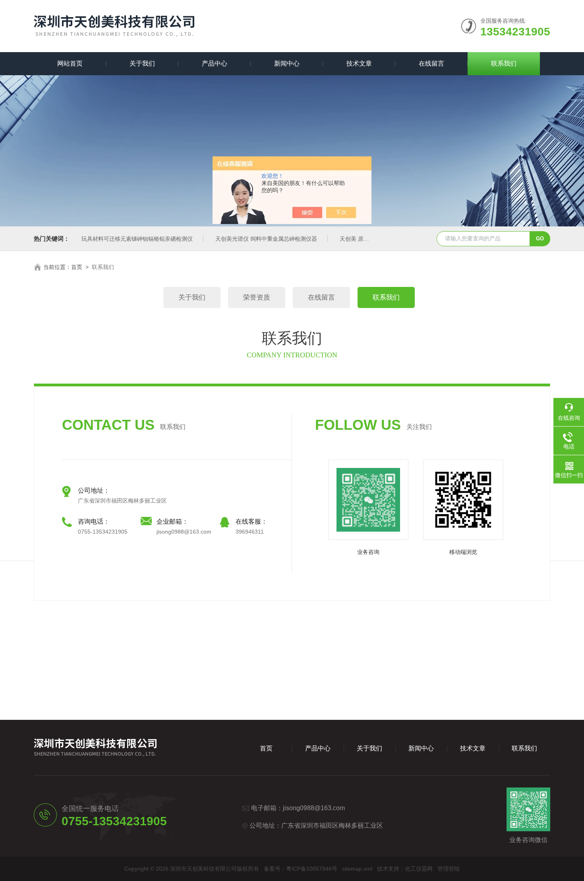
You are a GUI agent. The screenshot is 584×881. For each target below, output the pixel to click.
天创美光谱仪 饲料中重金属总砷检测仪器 (266, 239)
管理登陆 (448, 868)
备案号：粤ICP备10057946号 (300, 868)
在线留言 (431, 63)
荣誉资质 (256, 297)
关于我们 (142, 63)
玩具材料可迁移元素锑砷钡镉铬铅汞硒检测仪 (137, 239)
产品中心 (214, 63)
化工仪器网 (419, 868)
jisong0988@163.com (314, 808)
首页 (76, 267)
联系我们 (503, 63)
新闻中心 (287, 63)
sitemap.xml (357, 868)
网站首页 (70, 63)
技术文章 (359, 63)
